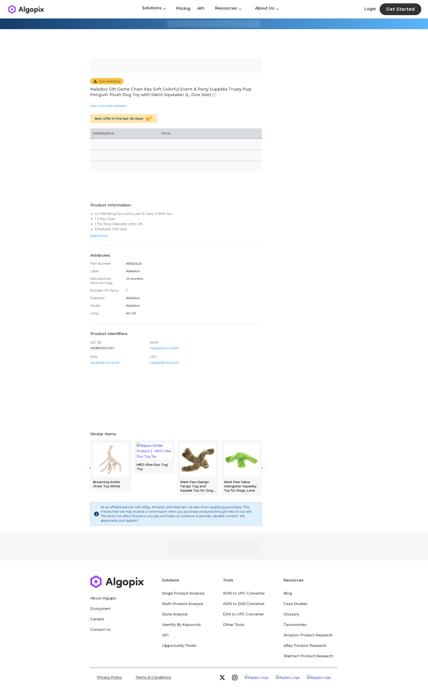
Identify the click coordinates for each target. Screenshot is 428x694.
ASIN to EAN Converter (244, 604)
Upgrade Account (164, 348)
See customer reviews (108, 106)
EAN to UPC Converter (243, 614)
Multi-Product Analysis (182, 604)
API (200, 8)
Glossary (291, 614)
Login (370, 8)
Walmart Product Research (308, 656)
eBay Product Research (305, 646)
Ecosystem (100, 609)
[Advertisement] (214, 44)
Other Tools (233, 625)
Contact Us (100, 629)
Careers (97, 619)
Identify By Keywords (181, 625)
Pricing (183, 8)
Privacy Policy (109, 677)
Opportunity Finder (179, 646)
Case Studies (295, 604)
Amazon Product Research (308, 635)
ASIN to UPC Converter (244, 593)
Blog (288, 593)
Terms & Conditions (153, 677)
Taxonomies (295, 625)
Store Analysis (175, 614)
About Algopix (103, 598)
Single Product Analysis (183, 593)
